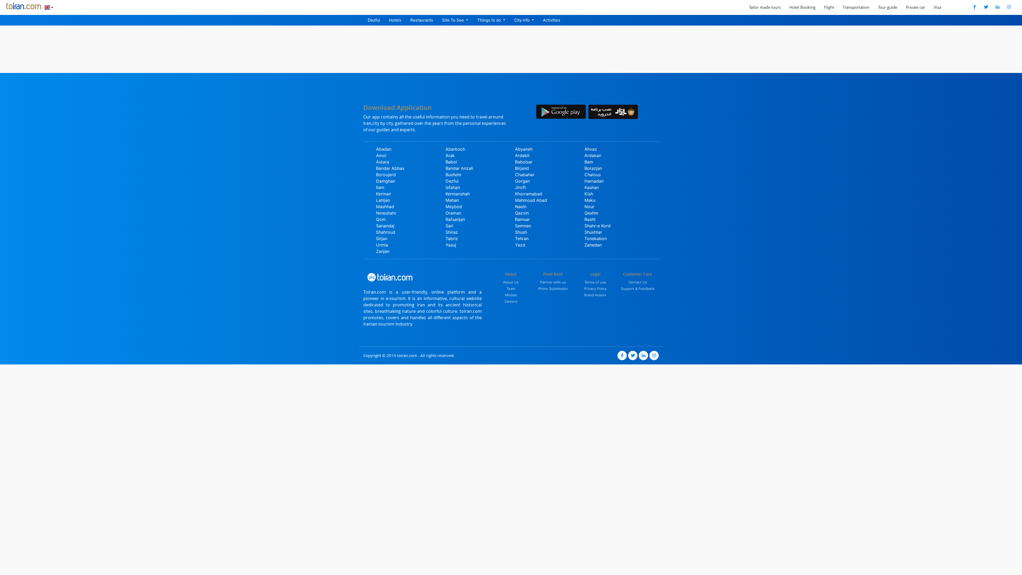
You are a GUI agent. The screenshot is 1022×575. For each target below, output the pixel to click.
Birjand (522, 168)
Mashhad (385, 206)
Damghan (385, 181)
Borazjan (593, 168)
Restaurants (421, 20)
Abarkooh (455, 149)
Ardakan (592, 155)
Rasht (590, 219)
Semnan (523, 225)
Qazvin (522, 213)
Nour (589, 206)
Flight (829, 7)
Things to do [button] (489, 20)
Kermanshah (458, 193)
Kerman (383, 193)
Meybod (454, 206)
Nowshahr (386, 213)
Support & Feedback (637, 288)
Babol (451, 162)
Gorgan (522, 181)
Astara (382, 162)
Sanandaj (385, 225)
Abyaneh (524, 149)
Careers (510, 301)
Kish (588, 193)
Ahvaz (590, 149)
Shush (521, 232)
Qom (381, 219)
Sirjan (381, 238)
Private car (915, 7)
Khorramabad (528, 193)
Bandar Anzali (459, 168)
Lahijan (383, 200)
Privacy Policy (595, 288)
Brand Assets (595, 295)
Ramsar (522, 219)
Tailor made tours (765, 7)
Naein (520, 206)
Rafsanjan (455, 219)
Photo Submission (553, 288)
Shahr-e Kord (597, 225)
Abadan (384, 149)
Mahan (452, 200)
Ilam (380, 187)
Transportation (856, 7)
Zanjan (382, 251)
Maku (589, 200)
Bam (588, 162)
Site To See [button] (453, 20)
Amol (381, 155)
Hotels (395, 20)
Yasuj (451, 245)
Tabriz (452, 238)
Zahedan (593, 245)
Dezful (374, 20)
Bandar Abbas (390, 168)
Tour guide (887, 7)
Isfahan (453, 187)
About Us (511, 282)
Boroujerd (386, 174)
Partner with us (553, 282)
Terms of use (595, 282)
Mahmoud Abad (531, 200)
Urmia (382, 245)
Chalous (592, 174)
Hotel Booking (802, 7)
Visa (937, 7)
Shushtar (593, 232)
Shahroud (385, 232)
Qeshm (591, 213)
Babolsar (524, 162)
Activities (551, 20)
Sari (449, 225)
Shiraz (452, 232)
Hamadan (594, 181)
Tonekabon (595, 238)
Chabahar (524, 174)
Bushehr (453, 174)
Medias (511, 295)
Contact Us (637, 282)
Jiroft (520, 187)
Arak (450, 155)
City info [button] (522, 20)
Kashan (591, 187)
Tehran (522, 238)
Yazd (520, 245)
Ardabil (522, 155)
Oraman (453, 213)
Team (510, 288)
